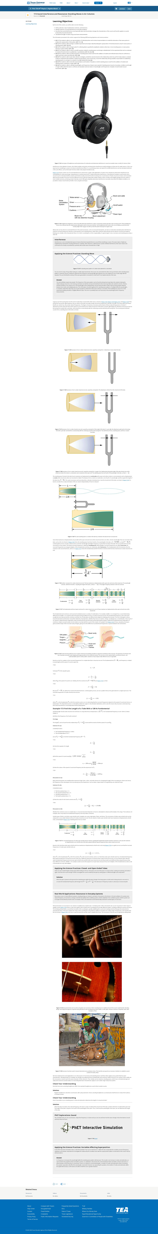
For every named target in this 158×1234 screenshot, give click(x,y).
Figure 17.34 (63, 907)
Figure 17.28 (126, 301)
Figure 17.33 (67, 819)
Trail (83, 1206)
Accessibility (31, 1214)
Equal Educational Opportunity (91, 1214)
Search (97, 3)
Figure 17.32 (111, 622)
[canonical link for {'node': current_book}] (116, 8)
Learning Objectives (31, 24)
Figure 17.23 (56, 172)
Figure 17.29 (126, 480)
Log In (115, 3)
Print (56, 1184)
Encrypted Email (46, 1209)
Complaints (44, 1214)
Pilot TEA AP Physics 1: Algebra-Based (45, 8)
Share (64, 1184)
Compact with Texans (47, 1206)
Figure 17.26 (111, 301)
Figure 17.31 (78, 548)
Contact (29, 1211)
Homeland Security (67, 1216)
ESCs (63, 1209)
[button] (130, 3)
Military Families (87, 1209)
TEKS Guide (52, 3)
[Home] (35, 3)
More (76, 3)
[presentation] (105, 429)
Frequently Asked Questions (70, 1206)
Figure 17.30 (71, 542)
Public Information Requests (49, 1216)
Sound (95, 1138)
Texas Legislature (67, 1214)
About (68, 3)
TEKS (61, 3)
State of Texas (66, 1211)
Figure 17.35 (65, 912)
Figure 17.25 (104, 301)
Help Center (31, 1209)
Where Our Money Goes (89, 1211)
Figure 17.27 (117, 301)
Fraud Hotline (45, 1211)
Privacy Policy (31, 1216)
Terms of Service (32, 1219)
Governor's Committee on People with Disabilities (97, 1216)
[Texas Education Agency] (122, 1210)
